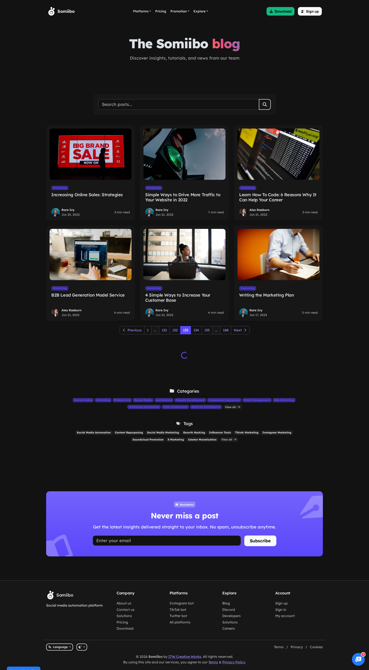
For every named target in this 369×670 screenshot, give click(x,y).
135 (207, 330)
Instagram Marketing (276, 432)
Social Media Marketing (163, 432)
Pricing (122, 622)
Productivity (122, 400)
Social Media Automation (94, 432)
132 (175, 330)
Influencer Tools (220, 432)
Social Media (143, 400)
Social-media (83, 400)
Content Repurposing (129, 432)
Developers (231, 616)
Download (125, 628)
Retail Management (257, 400)
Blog (226, 603)
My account (285, 616)
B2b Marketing (284, 400)
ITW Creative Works (184, 656)
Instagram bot (182, 603)
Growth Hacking (194, 432)
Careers (228, 628)
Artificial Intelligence (206, 406)
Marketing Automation (144, 406)
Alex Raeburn (259, 210)
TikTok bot (178, 609)
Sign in (280, 609)
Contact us (126, 609)
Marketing (60, 187)
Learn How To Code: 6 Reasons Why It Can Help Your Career (277, 197)
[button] (280, 11)
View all (231, 406)
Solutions (124, 616)
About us (124, 603)
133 (185, 330)
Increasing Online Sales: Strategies (87, 194)
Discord (228, 609)
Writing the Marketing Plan (266, 295)
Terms (279, 647)
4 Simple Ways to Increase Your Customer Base (177, 297)
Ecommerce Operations (224, 400)
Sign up (281, 603)
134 (196, 330)
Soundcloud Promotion (148, 439)
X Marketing (176, 439)
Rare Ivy (68, 210)
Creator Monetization (202, 439)
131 (164, 330)
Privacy (297, 647)
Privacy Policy (233, 662)
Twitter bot (178, 616)
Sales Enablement (175, 406)
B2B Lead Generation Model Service (88, 295)
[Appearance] (81, 647)
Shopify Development (190, 400)
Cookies (316, 647)
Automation (164, 400)
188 (225, 330)
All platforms (180, 622)
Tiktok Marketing (246, 432)
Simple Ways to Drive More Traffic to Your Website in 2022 (182, 197)
